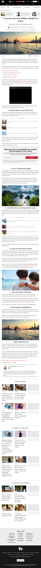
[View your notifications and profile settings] (31, 2)
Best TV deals (29, 538)
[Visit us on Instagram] (20, 1)
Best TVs (20, 536)
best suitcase (17, 72)
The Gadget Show (37, 7)
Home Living (19, 4)
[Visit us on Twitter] (14, 1)
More (33, 4)
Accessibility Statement (7, 552)
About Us (27, 552)
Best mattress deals (29, 536)
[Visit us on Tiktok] (23, 1)
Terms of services (16, 160)
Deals (8, 7)
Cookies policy (17, 554)
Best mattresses (20, 540)
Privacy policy (11, 554)
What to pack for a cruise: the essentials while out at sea (15, 360)
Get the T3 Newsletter (16, 7)
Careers (32, 554)
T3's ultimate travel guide (13, 70)
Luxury (24, 4)
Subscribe (34, 1)
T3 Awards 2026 (27, 7)
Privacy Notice (33, 160)
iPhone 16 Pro (11, 534)
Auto (29, 4)
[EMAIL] (9, 368)
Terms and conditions (34, 552)
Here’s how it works (32, 29)
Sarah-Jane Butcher (13, 366)
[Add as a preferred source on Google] (20, 560)
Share (4, 55)
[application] (20, 95)
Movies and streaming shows (11, 540)
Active (14, 4)
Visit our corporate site (32, 564)
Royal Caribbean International (23, 81)
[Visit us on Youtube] (18, 1)
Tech (10, 4)
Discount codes (29, 540)
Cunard (33, 81)
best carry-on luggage (12, 75)
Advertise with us (25, 554)
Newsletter (37, 55)
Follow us (31, 55)
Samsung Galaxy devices (11, 537)
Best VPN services (11, 542)
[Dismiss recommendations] (39, 10)
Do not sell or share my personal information (20, 556)
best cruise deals (12, 77)
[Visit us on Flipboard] (22, 1)
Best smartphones (20, 538)
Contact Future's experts (18, 552)
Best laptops (20, 534)
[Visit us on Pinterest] (16, 1)
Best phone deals (29, 534)
